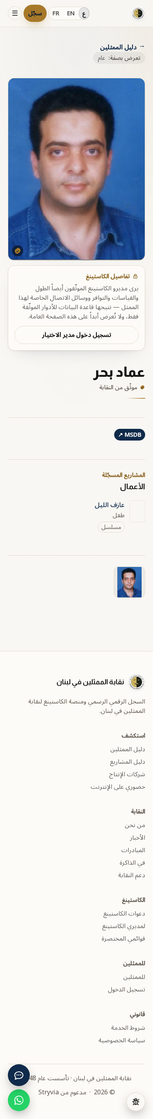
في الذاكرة (132, 862)
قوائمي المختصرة (123, 938)
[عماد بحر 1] (129, 582)
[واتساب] (19, 1100)
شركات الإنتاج (127, 774)
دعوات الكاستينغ (124, 913)
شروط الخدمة (128, 1027)
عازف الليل (110, 505)
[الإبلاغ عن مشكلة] (135, 1101)
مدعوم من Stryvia (62, 1092)
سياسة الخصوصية (121, 1040)
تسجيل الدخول (126, 989)
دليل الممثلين (118, 47)
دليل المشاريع (127, 761)
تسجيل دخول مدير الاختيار (76, 335)
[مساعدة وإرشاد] (19, 1075)
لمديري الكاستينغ (123, 926)
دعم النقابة (131, 875)
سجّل (35, 13)
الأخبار (137, 837)
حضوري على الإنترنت (118, 786)
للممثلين (134, 977)
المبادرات (133, 850)
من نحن (135, 825)
